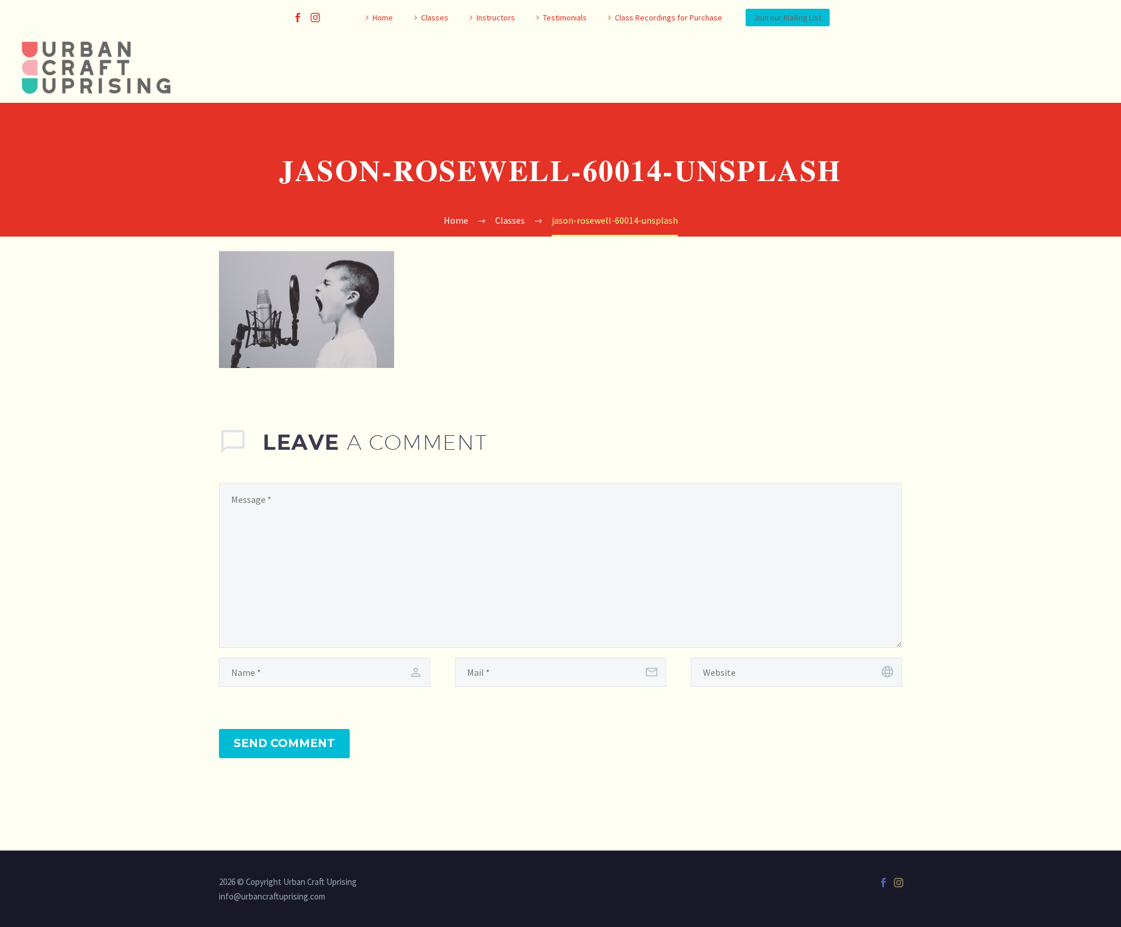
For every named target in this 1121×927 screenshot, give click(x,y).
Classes (434, 17)
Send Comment (284, 743)
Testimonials (565, 17)
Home (382, 17)
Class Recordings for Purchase (668, 17)
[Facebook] (298, 17)
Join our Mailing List (787, 17)
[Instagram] (315, 17)
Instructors (495, 17)
